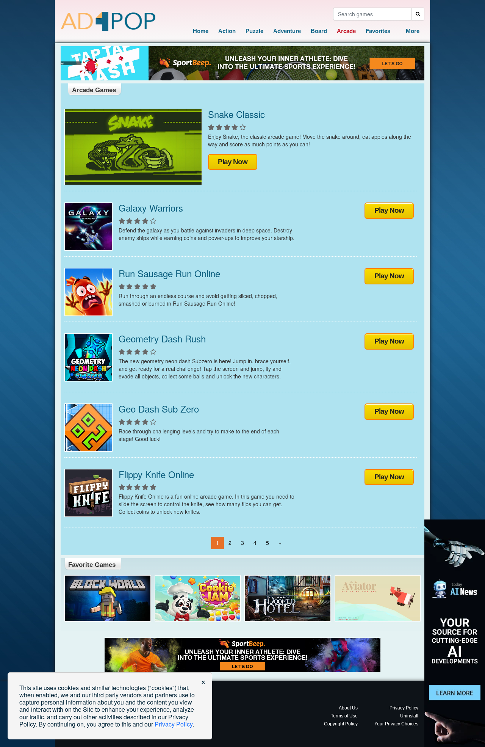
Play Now (232, 162)
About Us (348, 708)
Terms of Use (344, 716)
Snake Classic (236, 114)
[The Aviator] (378, 598)
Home (200, 31)
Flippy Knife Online (156, 474)
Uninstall (409, 716)
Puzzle (254, 31)
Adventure (287, 31)
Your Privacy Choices (396, 724)
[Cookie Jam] (198, 598)
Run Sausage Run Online (169, 273)
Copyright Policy (341, 724)
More (412, 31)
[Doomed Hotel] (287, 598)
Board (319, 31)
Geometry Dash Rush (162, 338)
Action (227, 31)
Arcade (346, 31)
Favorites (378, 31)
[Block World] (107, 598)
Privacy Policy (404, 708)
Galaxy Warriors (151, 207)
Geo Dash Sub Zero (159, 408)
